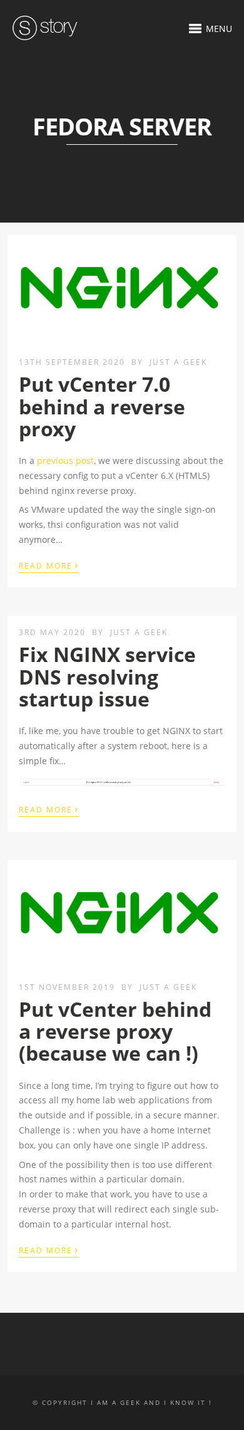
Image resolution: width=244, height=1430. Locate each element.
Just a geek (178, 362)
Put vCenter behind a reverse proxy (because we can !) (115, 1031)
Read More (49, 565)
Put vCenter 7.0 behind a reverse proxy (102, 406)
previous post (65, 460)
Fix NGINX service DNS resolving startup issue (107, 676)
